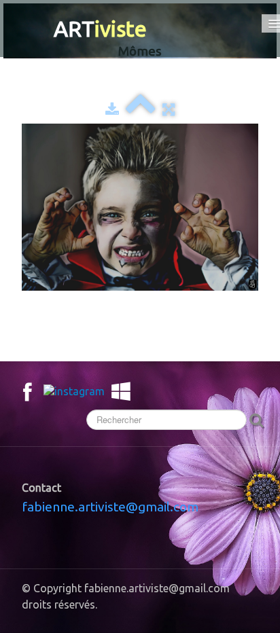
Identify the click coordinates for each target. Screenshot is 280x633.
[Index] (140, 109)
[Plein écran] (168, 109)
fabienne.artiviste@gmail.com (110, 506)
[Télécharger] (112, 109)
